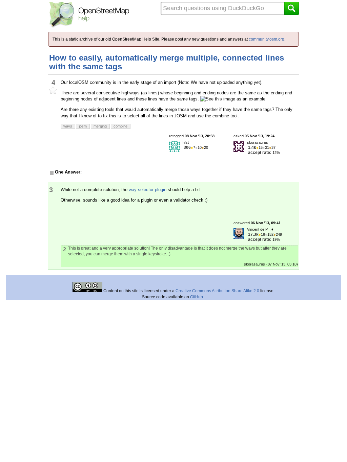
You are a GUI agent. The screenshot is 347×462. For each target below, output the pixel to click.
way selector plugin (147, 189)
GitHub (197, 297)
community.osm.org (266, 39)
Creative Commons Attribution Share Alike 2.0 (217, 290)
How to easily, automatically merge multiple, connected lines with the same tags (166, 62)
